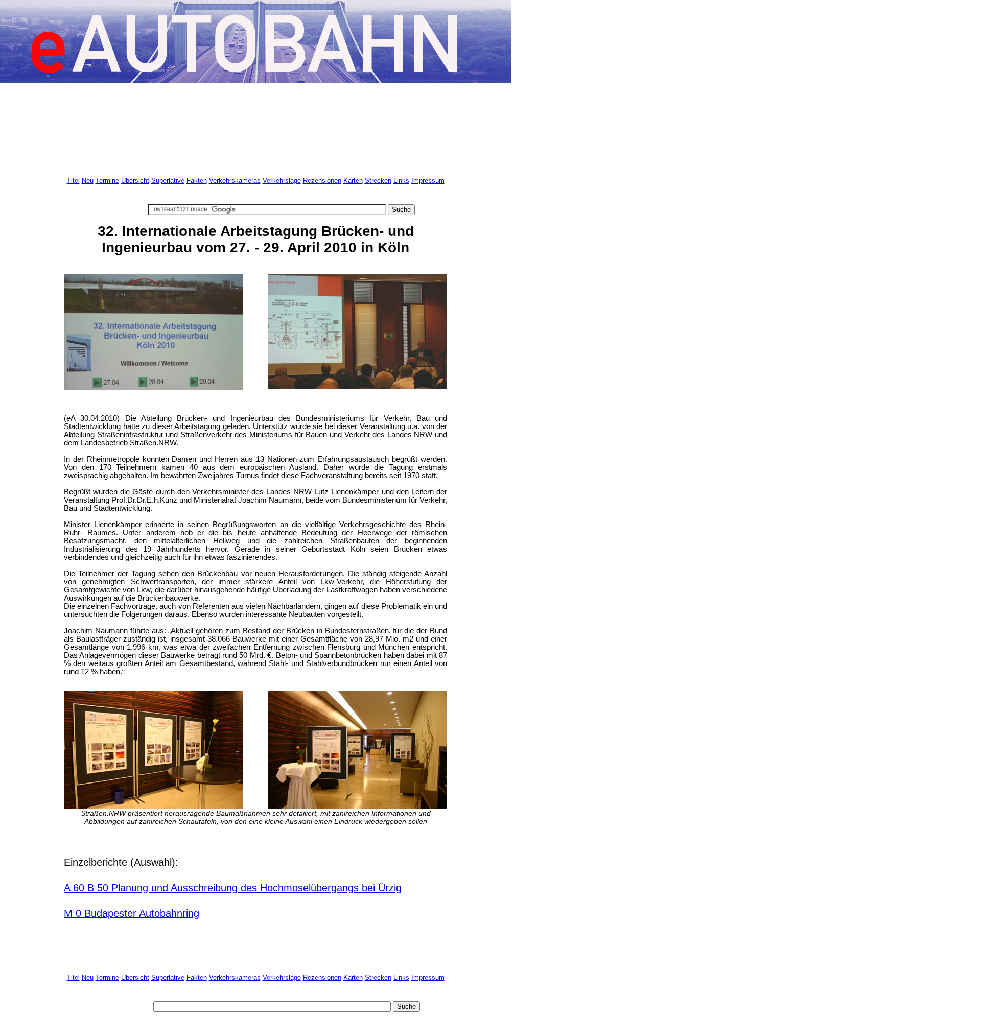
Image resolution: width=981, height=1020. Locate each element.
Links (401, 180)
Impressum (428, 180)
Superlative (167, 180)
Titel (73, 180)
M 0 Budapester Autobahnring (131, 913)
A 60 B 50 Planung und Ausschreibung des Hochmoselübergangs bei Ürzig (233, 887)
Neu (88, 180)
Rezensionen (322, 180)
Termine (107, 180)
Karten (353, 180)
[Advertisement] (250, 126)
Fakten (196, 180)
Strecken (378, 180)
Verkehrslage (282, 180)
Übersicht (135, 180)
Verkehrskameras (235, 180)
